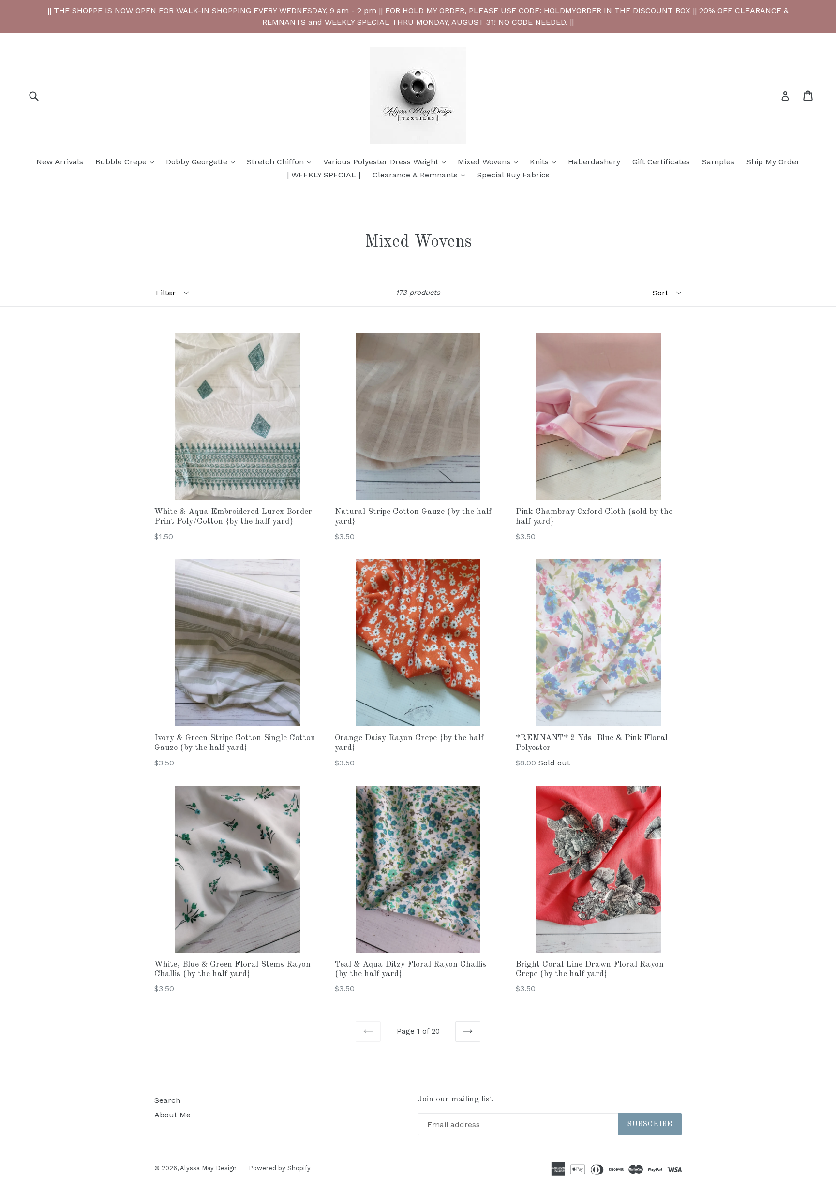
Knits (545, 161)
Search (167, 1100)
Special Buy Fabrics (513, 174)
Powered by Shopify (280, 1168)
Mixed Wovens (490, 161)
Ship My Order (773, 161)
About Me (172, 1114)
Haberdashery (594, 161)
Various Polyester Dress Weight (386, 161)
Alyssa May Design (208, 1168)
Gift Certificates (661, 161)
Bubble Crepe (127, 161)
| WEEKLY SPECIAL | (323, 174)
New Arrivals (59, 161)
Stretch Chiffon (281, 161)
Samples (718, 161)
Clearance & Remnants (421, 174)
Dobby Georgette (202, 161)
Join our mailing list (455, 1099)
